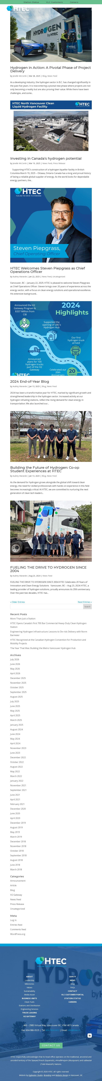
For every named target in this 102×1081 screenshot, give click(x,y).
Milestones (29, 984)
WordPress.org (17, 934)
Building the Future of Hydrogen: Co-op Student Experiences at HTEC (44, 469)
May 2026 (15, 668)
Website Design (62, 1075)
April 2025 (15, 715)
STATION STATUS (72, 998)
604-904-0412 (52, 1030)
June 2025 (15, 706)
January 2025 (16, 724)
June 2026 (15, 664)
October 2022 (17, 762)
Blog (44, 76)
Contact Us (51, 1045)
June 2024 (15, 734)
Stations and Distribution (29, 1005)
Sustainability (29, 991)
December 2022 (18, 757)
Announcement (18, 880)
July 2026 (14, 659)
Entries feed (16, 924)
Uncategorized (59, 276)
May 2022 (15, 771)
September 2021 (18, 790)
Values (29, 987)
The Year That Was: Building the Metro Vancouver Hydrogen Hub (43, 648)
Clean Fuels (29, 1002)
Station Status (31, 2)
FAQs (72, 987)
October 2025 (17, 687)
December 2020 (18, 808)
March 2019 (16, 836)
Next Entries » (85, 602)
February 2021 (17, 804)
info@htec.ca (74, 1030)
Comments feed (18, 929)
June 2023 (15, 752)
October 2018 (17, 850)
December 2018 (18, 841)
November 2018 (18, 846)
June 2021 (15, 794)
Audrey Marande (20, 276)
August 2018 (16, 860)
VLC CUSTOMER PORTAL (72, 994)
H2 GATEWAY (29, 1016)
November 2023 (18, 748)
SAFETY (72, 976)
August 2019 (16, 827)
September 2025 (18, 692)
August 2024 (16, 729)
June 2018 (15, 864)
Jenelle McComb (20, 76)
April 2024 (15, 743)
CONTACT (72, 991)
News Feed (52, 76)
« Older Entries (17, 602)
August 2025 (16, 696)
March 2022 (16, 776)
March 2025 (16, 720)
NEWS (72, 980)
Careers (74, 2)
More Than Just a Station (22, 618)
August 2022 (16, 766)
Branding (47, 1075)
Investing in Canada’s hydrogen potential (46, 158)
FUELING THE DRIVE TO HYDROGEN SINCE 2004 (48, 569)
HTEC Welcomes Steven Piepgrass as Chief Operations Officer (47, 270)
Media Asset (29, 994)
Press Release (59, 163)
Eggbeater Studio (36, 1075)
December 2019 (18, 822)
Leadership (29, 980)
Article (13, 885)
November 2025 (18, 682)
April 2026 (15, 673)
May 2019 (15, 832)
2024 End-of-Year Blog (30, 381)
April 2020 (15, 818)
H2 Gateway (16, 894)
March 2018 (16, 869)
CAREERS (73, 1002)
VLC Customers (54, 2)
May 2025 (15, 710)
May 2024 (15, 738)
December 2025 (18, 678)
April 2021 (15, 799)
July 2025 (14, 701)
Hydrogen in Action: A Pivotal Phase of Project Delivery (50, 69)
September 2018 (18, 855)
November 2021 (18, 785)
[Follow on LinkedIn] (90, 1035)
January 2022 (16, 780)
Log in (13, 920)
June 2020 (15, 813)
